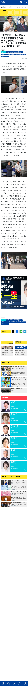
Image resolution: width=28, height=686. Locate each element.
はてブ (24, 331)
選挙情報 (19, 685)
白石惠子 (13, 54)
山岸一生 (21, 52)
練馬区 (11, 52)
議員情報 (8, 685)
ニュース (11, 6)
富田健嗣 (8, 54)
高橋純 (3, 56)
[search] (21, 2)
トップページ (4, 6)
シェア (17, 331)
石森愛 (7, 56)
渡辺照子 (24, 54)
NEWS (14, 685)
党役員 (2, 685)
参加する (25, 685)
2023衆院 (3, 54)
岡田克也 (16, 52)
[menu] (25, 2)
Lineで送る (21, 331)
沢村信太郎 (18, 54)
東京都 (7, 52)
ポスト (13, 331)
